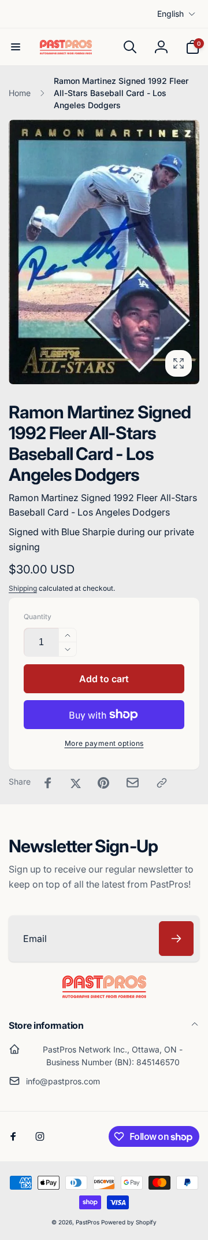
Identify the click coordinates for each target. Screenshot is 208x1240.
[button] (15, 47)
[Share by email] (132, 782)
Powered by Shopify (129, 1222)
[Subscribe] (176, 938)
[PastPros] (104, 994)
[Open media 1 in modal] (104, 252)
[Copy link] (162, 783)
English (170, 14)
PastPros (87, 1222)
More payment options (104, 743)
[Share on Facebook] (48, 783)
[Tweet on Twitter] (75, 783)
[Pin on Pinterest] (103, 783)
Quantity (37, 616)
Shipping (23, 588)
